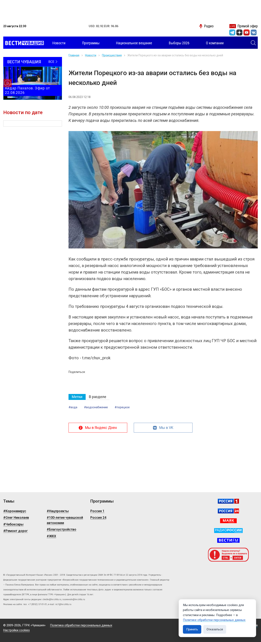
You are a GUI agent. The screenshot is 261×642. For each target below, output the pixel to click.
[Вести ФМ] (228, 540)
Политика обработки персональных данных (81, 625)
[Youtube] (246, 32)
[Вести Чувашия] (23, 43)
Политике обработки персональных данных (214, 620)
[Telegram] (232, 32)
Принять (192, 629)
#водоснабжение (96, 407)
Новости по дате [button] (23, 112)
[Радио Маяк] (228, 520)
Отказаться (215, 629)
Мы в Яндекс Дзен (101, 427)
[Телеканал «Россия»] (228, 501)
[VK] (254, 32)
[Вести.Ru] (228, 510)
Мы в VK (166, 427)
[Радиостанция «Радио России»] (228, 530)
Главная (74, 55)
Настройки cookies (16, 630)
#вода (73, 407)
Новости (90, 55)
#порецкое (122, 407)
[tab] (77, 397)
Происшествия (112, 55)
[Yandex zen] (239, 32)
